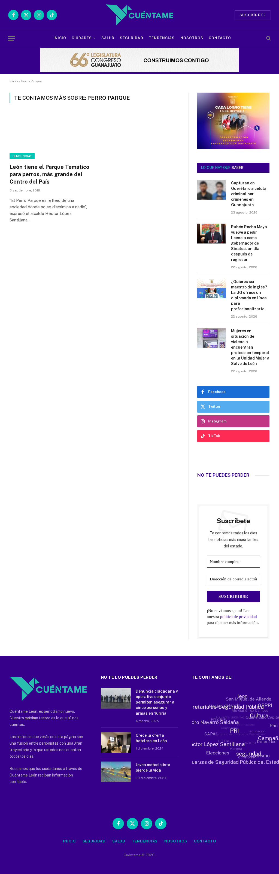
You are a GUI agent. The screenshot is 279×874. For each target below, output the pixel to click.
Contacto (220, 38)
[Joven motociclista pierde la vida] (116, 772)
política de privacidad (238, 616)
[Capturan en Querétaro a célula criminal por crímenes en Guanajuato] (211, 190)
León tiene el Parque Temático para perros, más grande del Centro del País (49, 174)
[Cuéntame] (139, 15)
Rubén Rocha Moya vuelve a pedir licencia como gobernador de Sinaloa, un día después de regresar (249, 243)
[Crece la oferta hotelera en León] (116, 742)
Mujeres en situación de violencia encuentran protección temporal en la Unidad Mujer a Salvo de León (250, 347)
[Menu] (11, 38)
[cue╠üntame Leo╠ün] (233, 147)
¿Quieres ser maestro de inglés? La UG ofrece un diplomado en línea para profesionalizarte (249, 295)
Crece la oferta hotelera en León (151, 738)
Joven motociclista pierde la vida (153, 767)
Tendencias (162, 38)
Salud (107, 38)
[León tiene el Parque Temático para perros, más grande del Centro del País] (50, 136)
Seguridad (131, 38)
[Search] (268, 38)
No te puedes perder (223, 475)
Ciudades (82, 38)
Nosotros (191, 38)
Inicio (59, 38)
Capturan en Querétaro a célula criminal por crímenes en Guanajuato (248, 194)
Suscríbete (252, 15)
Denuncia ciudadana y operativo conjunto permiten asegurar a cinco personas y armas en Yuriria (157, 702)
